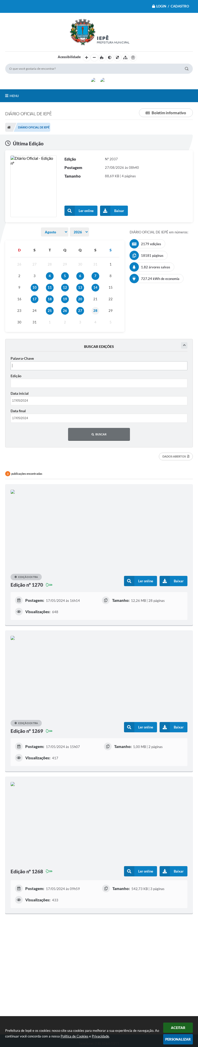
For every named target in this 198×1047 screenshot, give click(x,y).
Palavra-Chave (22, 358)
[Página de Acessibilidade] (133, 57)
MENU (14, 96)
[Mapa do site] (125, 57)
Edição (16, 376)
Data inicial (20, 393)
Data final (18, 411)
